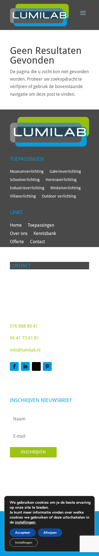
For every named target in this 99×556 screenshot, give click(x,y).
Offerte (17, 242)
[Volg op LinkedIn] (25, 366)
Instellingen (23, 542)
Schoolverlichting (25, 180)
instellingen (25, 522)
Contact (37, 242)
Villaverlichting (23, 196)
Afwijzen (50, 532)
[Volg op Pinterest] (47, 366)
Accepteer (22, 532)
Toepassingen (41, 225)
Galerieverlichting (65, 171)
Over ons (19, 234)
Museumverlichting (26, 171)
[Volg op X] (36, 366)
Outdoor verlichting (59, 196)
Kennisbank (45, 234)
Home (16, 225)
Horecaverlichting (61, 180)
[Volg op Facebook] (14, 366)
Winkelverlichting (65, 188)
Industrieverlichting (27, 188)
